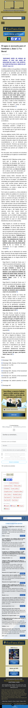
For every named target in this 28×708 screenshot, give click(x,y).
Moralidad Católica (17, 494)
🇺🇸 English (6, 505)
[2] (7, 248)
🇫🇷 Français (13, 505)
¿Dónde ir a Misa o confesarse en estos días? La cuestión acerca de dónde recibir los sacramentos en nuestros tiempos (14, 561)
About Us (10, 701)
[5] (17, 310)
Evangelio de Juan (8, 491)
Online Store (4, 701)
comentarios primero (19, 427)
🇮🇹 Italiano (6, 508)
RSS (25, 701)
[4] (17, 292)
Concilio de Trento (8, 485)
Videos (21, 701)
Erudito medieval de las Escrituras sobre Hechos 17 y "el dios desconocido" (14, 619)
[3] (8, 279)
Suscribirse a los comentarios (9, 465)
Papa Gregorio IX (17, 497)
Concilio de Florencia (13, 482)
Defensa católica (17, 485)
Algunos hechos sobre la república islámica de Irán (13, 575)
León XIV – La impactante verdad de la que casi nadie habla (13, 527)
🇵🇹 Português (20, 505)
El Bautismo (6, 488)
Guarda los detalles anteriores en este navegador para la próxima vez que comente (15, 456)
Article (17, 701)
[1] (16, 106)
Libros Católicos (7, 494)
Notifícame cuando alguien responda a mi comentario (15, 453)
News (14, 701)
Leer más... (22, 535)
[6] (8, 330)
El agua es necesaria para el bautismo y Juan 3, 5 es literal (13, 48)
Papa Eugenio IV (7, 497)
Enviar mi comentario (14, 462)
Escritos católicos (15, 488)
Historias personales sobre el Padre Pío (11, 608)
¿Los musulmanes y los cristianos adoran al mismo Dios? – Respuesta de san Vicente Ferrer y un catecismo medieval (13, 539)
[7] (13, 354)
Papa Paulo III (7, 500)
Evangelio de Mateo (18, 491)
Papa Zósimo (15, 500)
